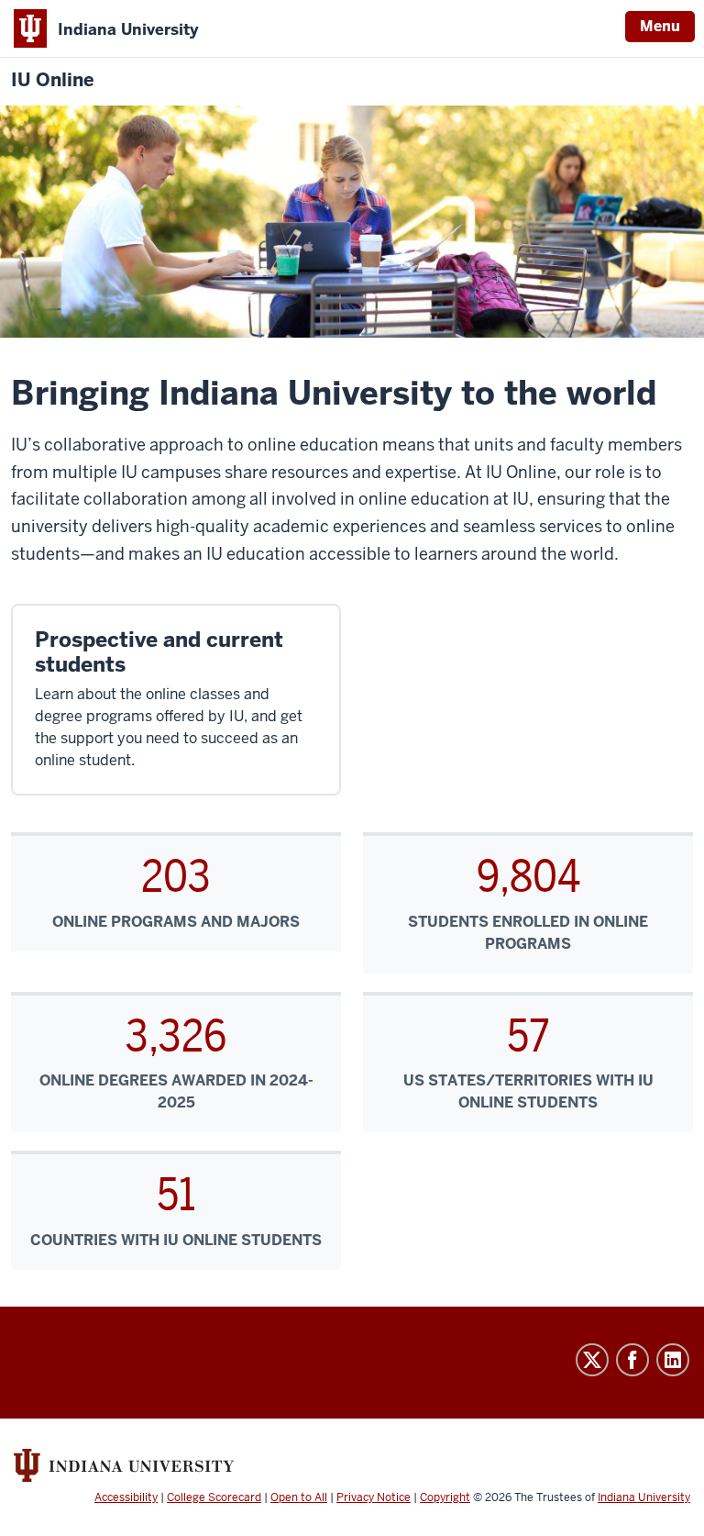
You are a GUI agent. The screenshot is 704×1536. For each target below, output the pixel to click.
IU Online (52, 80)
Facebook (632, 1359)
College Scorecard (214, 1497)
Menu (660, 26)
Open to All (298, 1497)
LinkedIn (672, 1359)
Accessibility (126, 1497)
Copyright (445, 1497)
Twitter (592, 1359)
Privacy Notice (373, 1497)
